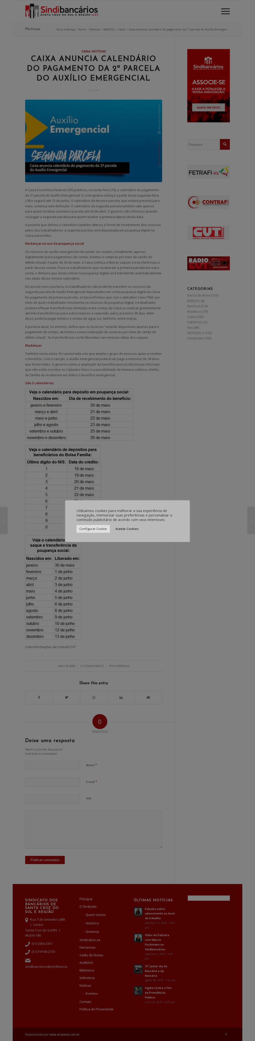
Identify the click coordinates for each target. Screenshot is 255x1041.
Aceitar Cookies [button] (127, 528)
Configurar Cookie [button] (93, 528)
